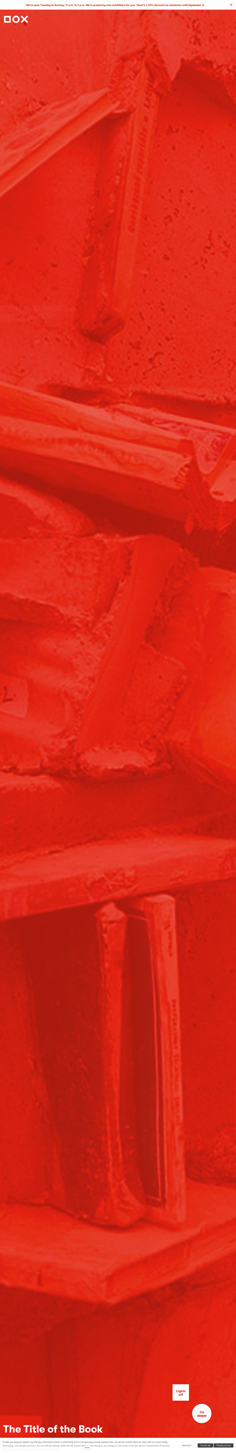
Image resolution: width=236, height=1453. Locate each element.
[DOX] (16, 18)
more (87, 1447)
